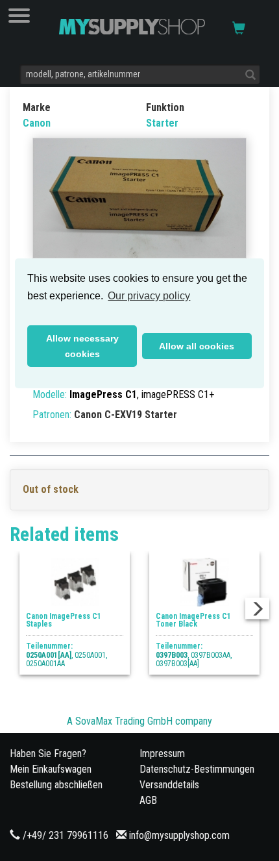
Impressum (162, 753)
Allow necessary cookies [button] (82, 346)
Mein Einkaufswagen (50, 769)
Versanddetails (169, 785)
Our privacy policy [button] (149, 295)
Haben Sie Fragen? (48, 753)
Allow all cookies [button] (196, 346)
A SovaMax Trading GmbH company (139, 721)
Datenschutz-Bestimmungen (197, 769)
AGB (148, 800)
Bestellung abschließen (56, 785)
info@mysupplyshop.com (179, 835)
